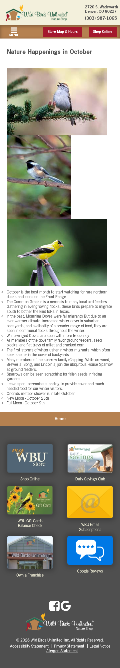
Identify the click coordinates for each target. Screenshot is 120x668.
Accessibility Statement (29, 646)
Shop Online (102, 31)
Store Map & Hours (63, 31)
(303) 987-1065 (101, 18)
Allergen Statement (62, 651)
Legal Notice (100, 646)
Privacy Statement (69, 646)
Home (60, 418)
